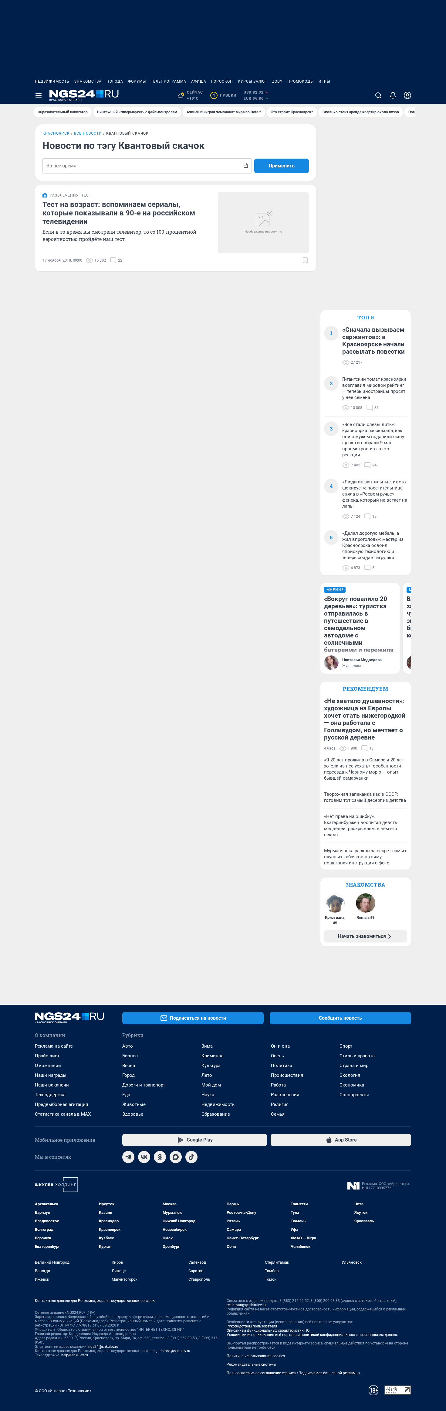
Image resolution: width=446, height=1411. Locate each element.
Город (128, 1075)
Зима (207, 1046)
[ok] (160, 1157)
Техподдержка (50, 1094)
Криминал (212, 1056)
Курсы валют (252, 81)
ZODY (277, 81)
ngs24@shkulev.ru (103, 1346)
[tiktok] (191, 1157)
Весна (128, 1065)
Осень (277, 1056)
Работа (278, 1085)
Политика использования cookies (256, 1356)
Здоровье (132, 1114)
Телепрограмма (168, 81)
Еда (126, 1094)
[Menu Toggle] (38, 95)
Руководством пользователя (252, 1326)
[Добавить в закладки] (305, 260)
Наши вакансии (52, 1085)
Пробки (224, 95)
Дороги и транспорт (143, 1085)
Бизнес (130, 1056)
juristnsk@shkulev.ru (173, 1351)
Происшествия (287, 1075)
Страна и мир (354, 1065)
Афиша (198, 81)
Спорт (346, 1046)
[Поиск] (378, 95)
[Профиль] (407, 95)
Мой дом (211, 1085)
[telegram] (128, 1157)
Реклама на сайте (54, 1046)
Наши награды (50, 1075)
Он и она (280, 1046)
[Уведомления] (393, 95)
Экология (350, 1075)
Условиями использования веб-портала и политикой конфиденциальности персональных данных (312, 1335)
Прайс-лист (47, 1056)
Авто (127, 1046)
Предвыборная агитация (61, 1104)
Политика (281, 1065)
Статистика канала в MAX (63, 1114)
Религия (280, 1104)
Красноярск (56, 133)
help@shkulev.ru (74, 1355)
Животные (134, 1104)
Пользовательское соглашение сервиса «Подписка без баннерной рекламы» (293, 1373)
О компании (48, 1065)
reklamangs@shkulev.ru (246, 1305)
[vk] (144, 1157)
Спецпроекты (354, 1094)
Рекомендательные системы (251, 1364)
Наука (207, 1094)
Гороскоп (222, 81)
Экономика (352, 1085)
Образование (215, 1114)
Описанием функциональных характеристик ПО (268, 1330)
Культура (211, 1065)
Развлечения (285, 1094)
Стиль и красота (357, 1056)
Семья (278, 1114)
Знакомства (88, 81)
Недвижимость (52, 81)
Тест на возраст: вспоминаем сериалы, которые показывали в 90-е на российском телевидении (118, 213)
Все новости (88, 133)
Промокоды (300, 81)
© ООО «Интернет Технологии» (63, 1391)
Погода (114, 81)
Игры (324, 81)
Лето (206, 1075)
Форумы (137, 81)
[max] (176, 1157)
